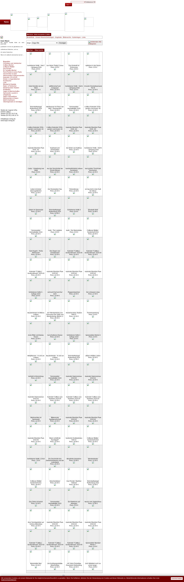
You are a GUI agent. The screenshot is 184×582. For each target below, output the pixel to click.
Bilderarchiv (67, 37)
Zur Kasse (83, 10)
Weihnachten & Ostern (10, 98)
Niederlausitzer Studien (11, 88)
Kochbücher (7, 81)
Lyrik (4, 82)
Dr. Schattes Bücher (10, 70)
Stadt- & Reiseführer (10, 96)
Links (84, 37)
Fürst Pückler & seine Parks (12, 72)
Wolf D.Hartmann (9, 100)
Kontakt (93, 10)
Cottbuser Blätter (9, 67)
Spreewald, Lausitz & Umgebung (10, 94)
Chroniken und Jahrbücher (12, 63)
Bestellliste (30, 37)
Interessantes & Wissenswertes (13, 75)
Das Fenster (7, 68)
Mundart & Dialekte (9, 84)
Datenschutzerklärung (8, 580)
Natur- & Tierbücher (10, 86)
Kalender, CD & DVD (10, 77)
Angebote (58, 37)
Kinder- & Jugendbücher (11, 79)
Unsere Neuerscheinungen (44, 37)
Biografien (6, 61)
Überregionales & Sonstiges (12, 102)
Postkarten (6, 89)
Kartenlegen (76, 37)
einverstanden (176, 578)
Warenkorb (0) (70, 10)
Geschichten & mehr (10, 74)
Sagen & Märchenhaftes (11, 91)
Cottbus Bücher (8, 65)
